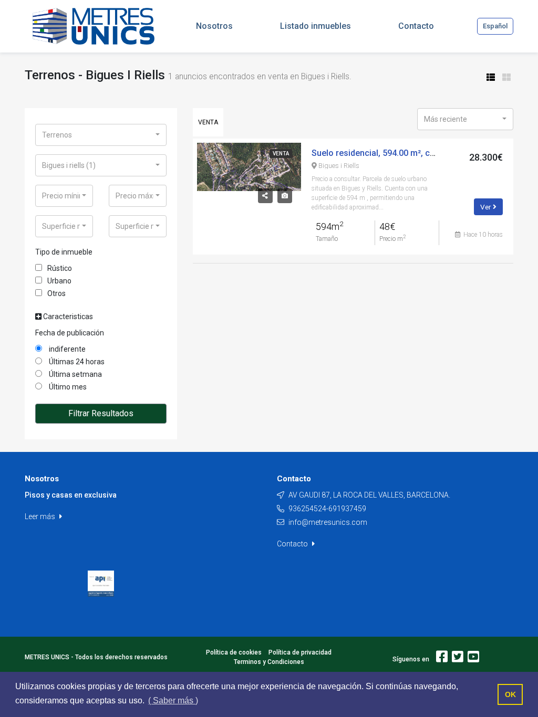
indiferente (66, 349)
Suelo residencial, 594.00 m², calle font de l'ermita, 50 (415, 153)
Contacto (293, 544)
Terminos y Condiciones (269, 662)
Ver (486, 207)
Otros (56, 293)
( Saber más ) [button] (173, 700)
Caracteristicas (67, 316)
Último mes (67, 387)
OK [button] (510, 694)
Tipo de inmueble (63, 252)
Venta (208, 122)
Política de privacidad (300, 652)
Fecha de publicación (69, 333)
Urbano (59, 281)
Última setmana (74, 374)
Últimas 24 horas (76, 361)
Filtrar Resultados (100, 413)
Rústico (59, 268)
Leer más (41, 516)
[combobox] (101, 135)
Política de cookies (234, 652)
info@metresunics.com (327, 522)
